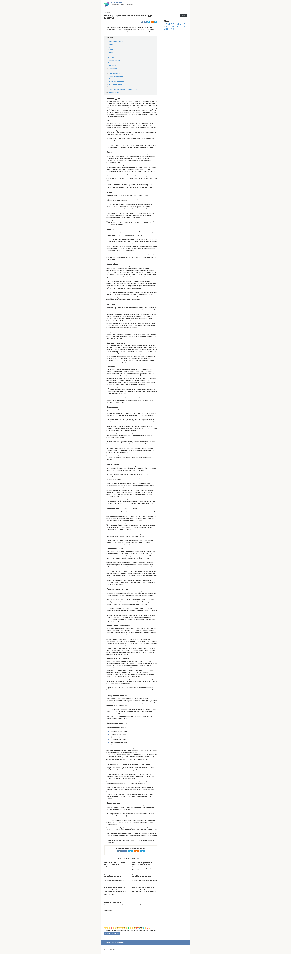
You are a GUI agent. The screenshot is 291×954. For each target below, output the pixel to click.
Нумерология (112, 65)
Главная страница (108, 12)
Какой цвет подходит (114, 60)
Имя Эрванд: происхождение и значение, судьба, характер (115, 888)
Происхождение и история (115, 41)
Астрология (111, 63)
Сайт (141, 905)
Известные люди (114, 92)
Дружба (110, 49)
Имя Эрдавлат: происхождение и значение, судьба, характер (144, 875)
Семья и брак (112, 55)
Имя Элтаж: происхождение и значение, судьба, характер (142, 863)
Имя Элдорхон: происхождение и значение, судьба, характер (116, 875)
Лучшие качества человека (116, 81)
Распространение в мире (116, 76)
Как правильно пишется (115, 84)
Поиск (166, 13)
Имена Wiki (116, 2)
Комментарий (108, 910)
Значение (110, 44)
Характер (110, 47)
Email (124, 905)
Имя (105, 905)
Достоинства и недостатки (116, 79)
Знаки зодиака (113, 68)
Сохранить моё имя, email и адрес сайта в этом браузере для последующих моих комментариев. (131, 930)
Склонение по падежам (115, 87)
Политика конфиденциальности (115, 942)
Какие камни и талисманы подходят (119, 71)
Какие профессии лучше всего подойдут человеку (123, 89)
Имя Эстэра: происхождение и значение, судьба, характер (143, 888)
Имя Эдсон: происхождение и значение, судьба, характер (114, 863)
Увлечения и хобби (114, 73)
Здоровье (111, 57)
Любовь (110, 52)
